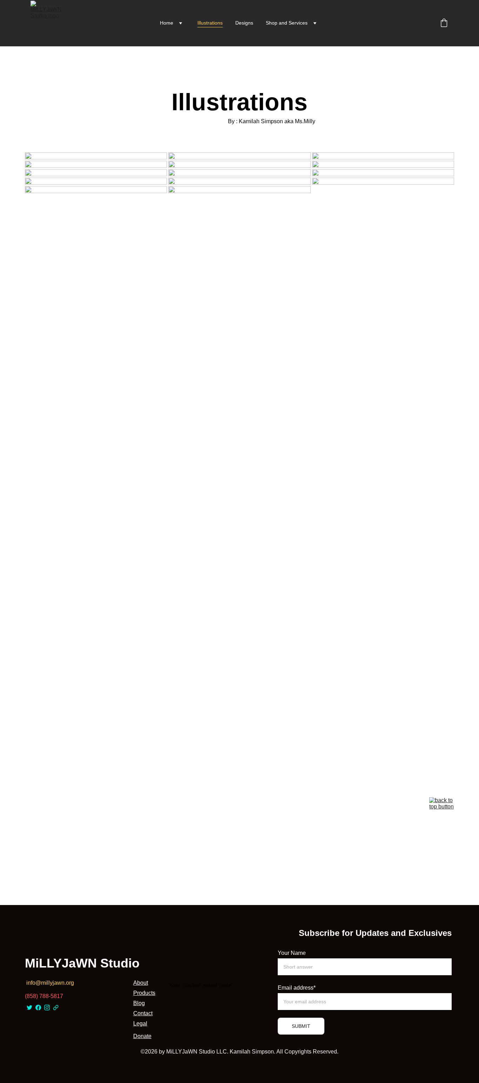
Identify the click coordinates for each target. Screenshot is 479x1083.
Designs (244, 23)
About (140, 983)
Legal (140, 1023)
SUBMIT (301, 1026)
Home (166, 23)
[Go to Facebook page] (38, 1007)
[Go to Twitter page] (29, 1007)
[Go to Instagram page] (47, 1007)
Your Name (292, 953)
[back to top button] (441, 809)
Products (144, 993)
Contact (143, 1013)
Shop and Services (287, 23)
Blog (139, 1003)
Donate (142, 1036)
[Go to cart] (443, 23)
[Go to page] (56, 1007)
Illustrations (210, 23)
